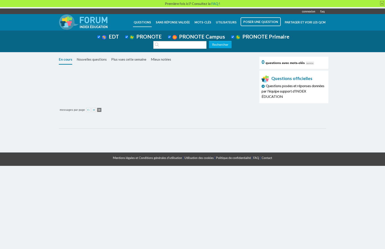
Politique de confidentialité (233, 158)
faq (322, 11)
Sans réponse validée (173, 22)
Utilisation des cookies (199, 158)
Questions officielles (291, 78)
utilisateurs (226, 22)
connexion (308, 11)
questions (142, 22)
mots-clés (203, 22)
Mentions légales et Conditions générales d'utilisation (147, 158)
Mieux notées (161, 59)
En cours (65, 59)
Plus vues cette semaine (128, 59)
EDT (112, 36)
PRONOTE (148, 36)
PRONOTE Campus (201, 36)
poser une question (260, 22)
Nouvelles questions (92, 59)
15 (88, 110)
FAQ (256, 158)
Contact (267, 158)
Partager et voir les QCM (305, 22)
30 (93, 110)
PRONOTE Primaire (264, 36)
